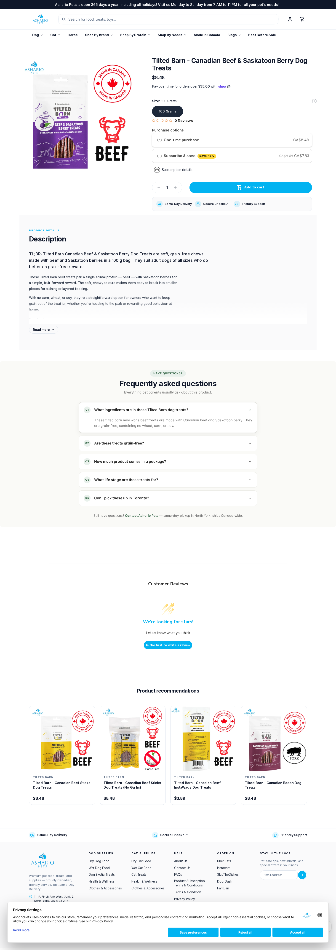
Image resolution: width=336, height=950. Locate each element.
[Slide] (314, 101)
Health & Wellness (102, 881)
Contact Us (182, 868)
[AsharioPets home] (40, 19)
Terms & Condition (187, 892)
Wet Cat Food (141, 868)
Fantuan (223, 888)
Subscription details (177, 170)
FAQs (178, 874)
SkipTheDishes (228, 874)
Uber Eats (224, 861)
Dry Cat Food (141, 861)
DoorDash (224, 881)
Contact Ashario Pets (141, 515)
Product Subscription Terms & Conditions (189, 883)
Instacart (223, 868)
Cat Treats (139, 874)
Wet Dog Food (99, 868)
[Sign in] (290, 19)
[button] (135, 35)
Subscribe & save (189, 155)
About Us (180, 861)
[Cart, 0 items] (302, 19)
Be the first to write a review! (168, 645)
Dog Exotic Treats (102, 874)
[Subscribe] (302, 875)
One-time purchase (181, 140)
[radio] (159, 140)
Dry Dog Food (99, 861)
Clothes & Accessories (105, 888)
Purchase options (168, 130)
